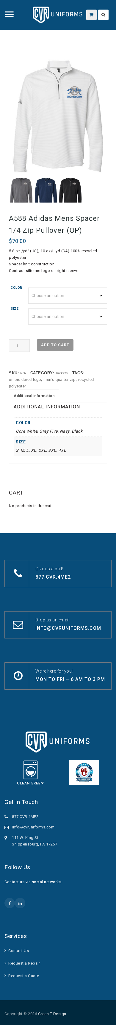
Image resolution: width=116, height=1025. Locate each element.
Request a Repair (24, 963)
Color (16, 288)
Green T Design (52, 1014)
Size (14, 309)
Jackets (61, 373)
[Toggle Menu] (9, 14)
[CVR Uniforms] (58, 15)
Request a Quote (23, 976)
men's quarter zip (59, 379)
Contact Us (18, 950)
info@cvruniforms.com (68, 628)
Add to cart (55, 345)
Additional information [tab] (34, 396)
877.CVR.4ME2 (53, 577)
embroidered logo (25, 379)
